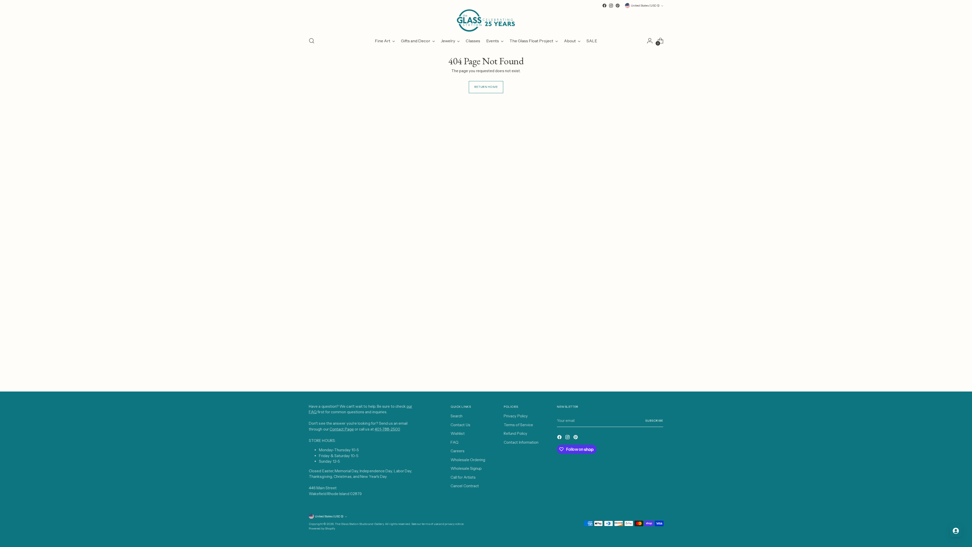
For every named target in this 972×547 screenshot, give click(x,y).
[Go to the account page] (650, 41)
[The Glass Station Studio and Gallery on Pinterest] (617, 5)
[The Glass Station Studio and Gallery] (486, 20)
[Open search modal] (312, 41)
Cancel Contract (465, 485)
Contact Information (521, 442)
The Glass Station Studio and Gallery (359, 524)
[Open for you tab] (956, 531)
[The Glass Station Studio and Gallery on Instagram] (611, 5)
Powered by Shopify (322, 528)
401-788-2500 (387, 429)
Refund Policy (515, 433)
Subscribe (654, 420)
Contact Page (342, 429)
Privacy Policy (516, 416)
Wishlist (458, 433)
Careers (458, 450)
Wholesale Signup (466, 468)
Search (456, 416)
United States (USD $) (645, 5)
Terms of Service (518, 424)
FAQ (454, 442)
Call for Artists (463, 477)
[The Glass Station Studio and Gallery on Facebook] (604, 5)
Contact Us (460, 424)
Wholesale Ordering (468, 459)
